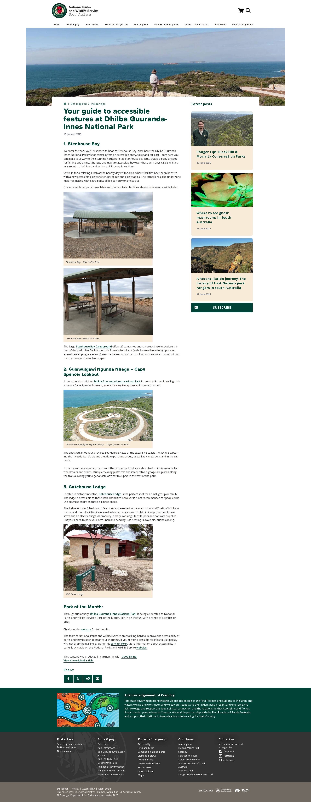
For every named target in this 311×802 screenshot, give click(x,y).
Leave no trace (146, 771)
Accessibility (144, 744)
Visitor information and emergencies (231, 745)
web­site (86, 629)
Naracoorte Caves (187, 755)
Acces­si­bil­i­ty (88, 789)
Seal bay (182, 751)
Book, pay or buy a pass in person (111, 753)
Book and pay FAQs (108, 758)
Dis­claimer (62, 789)
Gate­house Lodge (110, 494)
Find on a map (64, 751)
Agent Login (104, 789)
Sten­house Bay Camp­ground (94, 346)
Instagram (229, 755)
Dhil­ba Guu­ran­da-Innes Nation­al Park (117, 381)
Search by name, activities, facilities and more (71, 745)
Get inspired (79, 104)
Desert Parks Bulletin (149, 763)
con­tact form (119, 643)
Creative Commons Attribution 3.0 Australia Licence (113, 791)
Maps (141, 775)
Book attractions (106, 747)
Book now (103, 744)
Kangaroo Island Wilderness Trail (195, 774)
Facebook (229, 751)
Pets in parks (144, 767)
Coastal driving (145, 759)
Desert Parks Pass (107, 762)
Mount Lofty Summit (189, 759)
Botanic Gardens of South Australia (192, 765)
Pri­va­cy (75, 789)
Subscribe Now (226, 760)
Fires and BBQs (146, 747)
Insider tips (98, 104)
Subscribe (222, 307)
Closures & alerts (147, 755)
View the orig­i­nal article (78, 660)
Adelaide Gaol (185, 770)
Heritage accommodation (111, 766)
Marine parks (185, 744)
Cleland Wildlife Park (188, 747)
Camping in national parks (151, 751)
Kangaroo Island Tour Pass (112, 770)
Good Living (129, 656)
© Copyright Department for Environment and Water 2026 (87, 795)
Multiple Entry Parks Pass (111, 774)
